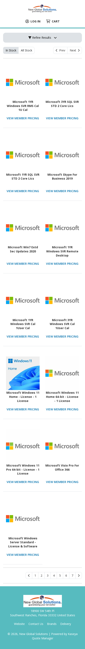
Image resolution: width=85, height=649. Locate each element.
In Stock (11, 50)
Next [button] (74, 50)
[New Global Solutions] (42, 8)
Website (19, 624)
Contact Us (35, 624)
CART (56, 21)
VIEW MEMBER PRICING (23, 118)
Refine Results (41, 37)
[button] (35, 575)
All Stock (26, 50)
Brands (52, 624)
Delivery (65, 624)
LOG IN (35, 21)
